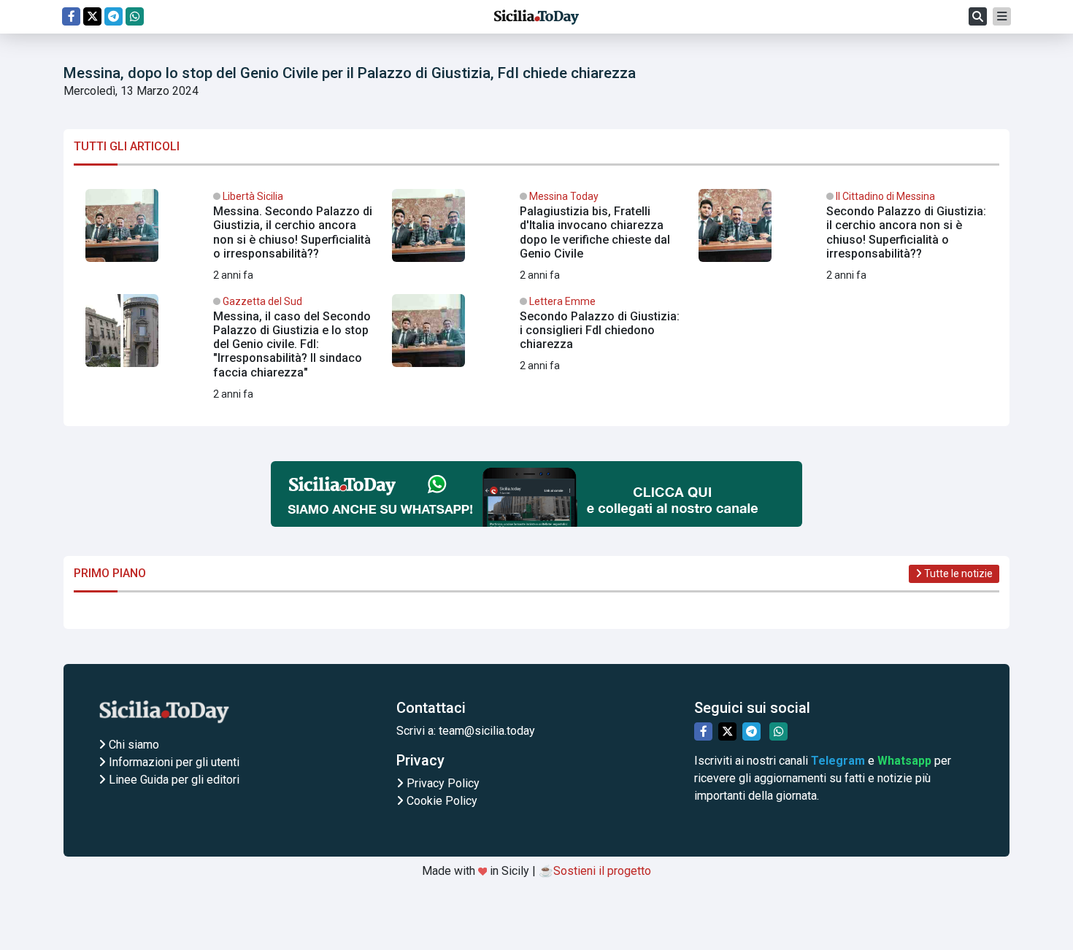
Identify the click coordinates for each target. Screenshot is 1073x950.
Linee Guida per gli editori (172, 780)
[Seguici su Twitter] (92, 16)
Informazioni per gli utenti (172, 762)
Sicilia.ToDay (536, 16)
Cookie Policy (440, 801)
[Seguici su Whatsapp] (135, 16)
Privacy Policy (442, 783)
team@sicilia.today (487, 731)
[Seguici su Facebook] (71, 16)
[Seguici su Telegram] (113, 16)
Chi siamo (132, 745)
